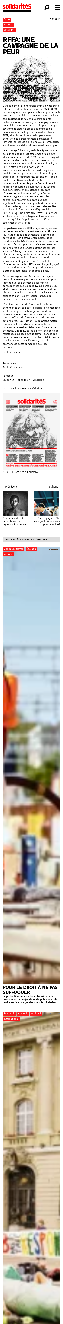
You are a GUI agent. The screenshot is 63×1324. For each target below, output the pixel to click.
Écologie (31, 549)
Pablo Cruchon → (13, 367)
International (11, 1019)
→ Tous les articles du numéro (20, 472)
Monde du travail (13, 549)
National (8, 25)
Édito (7, 19)
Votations (9, 30)
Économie (9, 1014)
